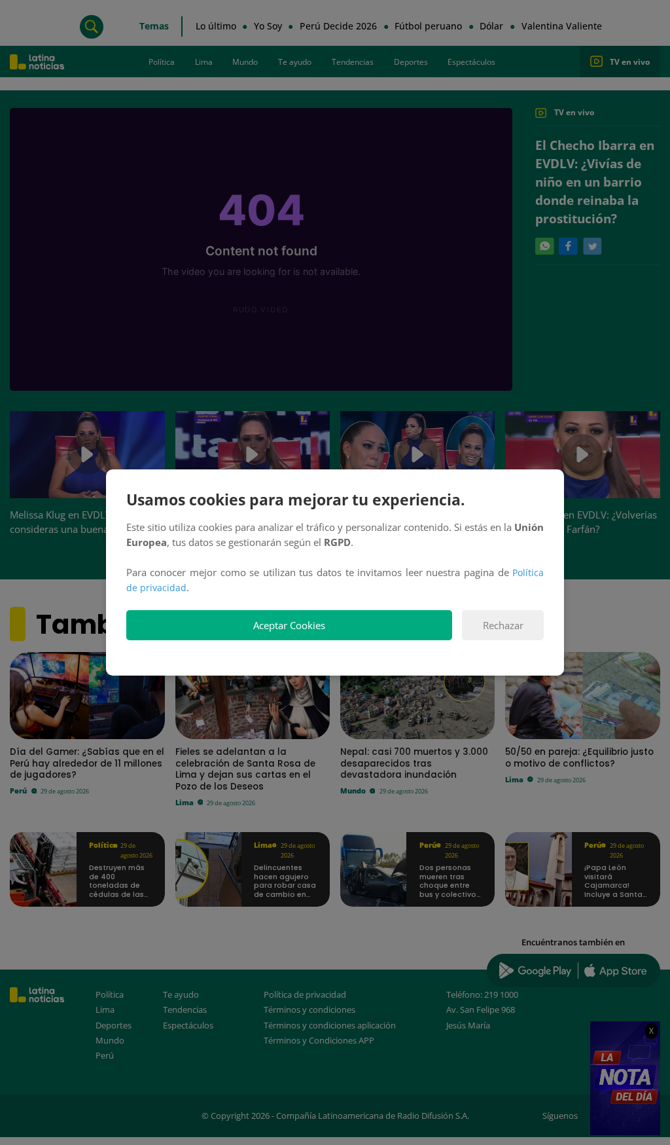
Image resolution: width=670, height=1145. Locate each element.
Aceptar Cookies (289, 625)
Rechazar (503, 625)
